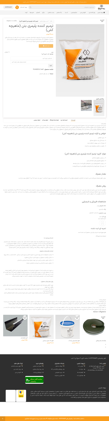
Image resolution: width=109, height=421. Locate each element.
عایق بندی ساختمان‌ (16, 366)
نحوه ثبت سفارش (37, 366)
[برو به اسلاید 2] (53, 347)
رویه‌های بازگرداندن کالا (56, 369)
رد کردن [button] (2, 418)
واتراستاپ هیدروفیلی (101, 341)
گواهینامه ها (80, 372)
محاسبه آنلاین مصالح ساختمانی (36, 380)
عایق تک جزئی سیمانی (48, 341)
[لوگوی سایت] (101, 7)
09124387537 (8, 7)
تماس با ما (80, 366)
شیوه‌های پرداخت (37, 372)
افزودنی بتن (18, 372)
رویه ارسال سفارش (37, 369)
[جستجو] (30, 7)
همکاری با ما (80, 375)
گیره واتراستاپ (24, 338)
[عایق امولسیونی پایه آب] (67, 327)
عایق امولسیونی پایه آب (74, 341)
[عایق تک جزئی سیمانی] (41, 327)
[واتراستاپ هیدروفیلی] (94, 327)
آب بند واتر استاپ (44, 21)
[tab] (73, 120)
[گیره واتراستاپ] (15, 325)
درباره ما (81, 369)
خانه (51, 21)
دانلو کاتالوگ (47, 46)
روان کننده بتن (17, 369)
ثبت (51, 65)
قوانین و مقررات (58, 375)
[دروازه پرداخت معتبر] (21, 393)
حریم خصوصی (58, 372)
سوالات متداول (58, 366)
